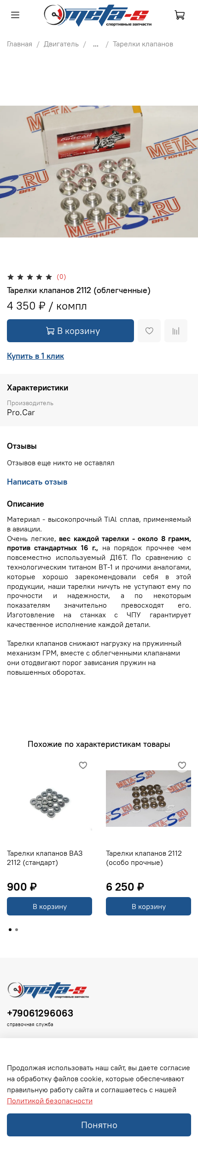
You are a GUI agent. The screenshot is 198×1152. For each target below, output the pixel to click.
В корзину (50, 906)
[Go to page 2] (16, 929)
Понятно (99, 1124)
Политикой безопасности (50, 1100)
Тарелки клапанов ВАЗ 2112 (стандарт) (45, 857)
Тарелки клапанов (143, 43)
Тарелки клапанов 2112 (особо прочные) (144, 857)
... (96, 44)
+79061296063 (40, 1013)
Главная (19, 43)
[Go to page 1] (10, 929)
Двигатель (61, 43)
